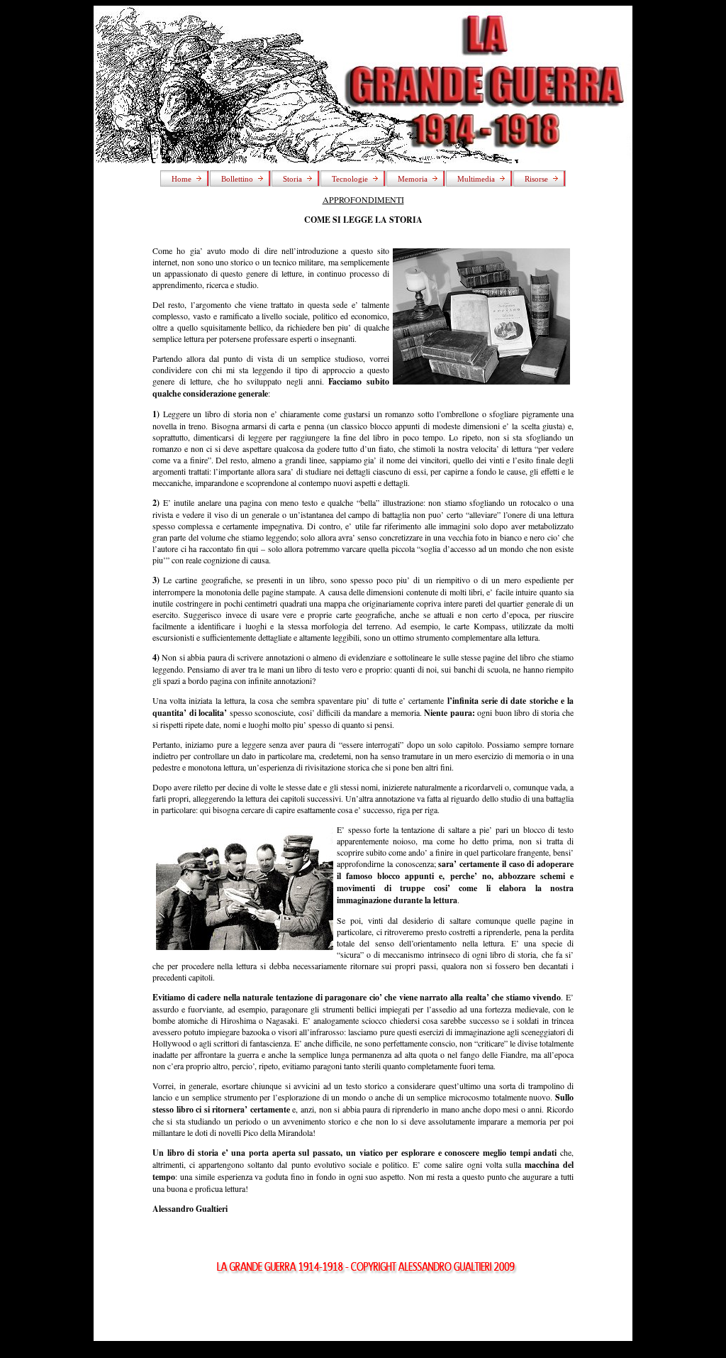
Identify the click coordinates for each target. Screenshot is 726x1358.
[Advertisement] (363, 1309)
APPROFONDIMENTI (363, 199)
